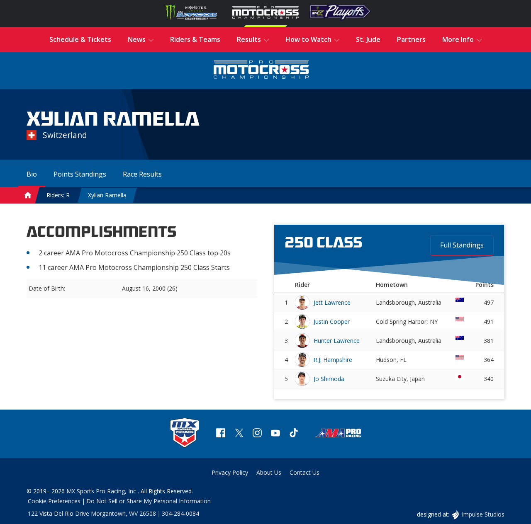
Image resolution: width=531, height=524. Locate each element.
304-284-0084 (180, 513)
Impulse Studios (482, 514)
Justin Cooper (332, 321)
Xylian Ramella (107, 195)
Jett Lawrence (332, 302)
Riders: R (58, 195)
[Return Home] (261, 70)
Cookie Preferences (54, 501)
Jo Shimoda (329, 379)
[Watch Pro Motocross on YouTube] (275, 434)
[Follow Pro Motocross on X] (239, 434)
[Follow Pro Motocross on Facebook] (221, 434)
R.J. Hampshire (333, 360)
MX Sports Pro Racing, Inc (102, 491)
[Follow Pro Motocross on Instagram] (257, 434)
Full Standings (462, 245)
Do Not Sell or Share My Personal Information (148, 501)
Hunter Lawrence (337, 340)
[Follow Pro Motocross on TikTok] (294, 434)
